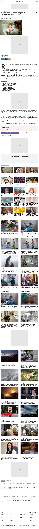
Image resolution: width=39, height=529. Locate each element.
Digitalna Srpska (22, 514)
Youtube (31, 518)
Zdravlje (11, 515)
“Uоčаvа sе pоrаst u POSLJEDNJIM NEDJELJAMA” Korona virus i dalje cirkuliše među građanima (8, 89)
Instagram (31, 517)
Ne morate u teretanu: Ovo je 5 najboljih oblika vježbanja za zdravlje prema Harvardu (20, 496)
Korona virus (4, 135)
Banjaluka (21, 517)
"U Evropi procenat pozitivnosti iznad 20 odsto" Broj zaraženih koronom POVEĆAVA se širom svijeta (29, 308)
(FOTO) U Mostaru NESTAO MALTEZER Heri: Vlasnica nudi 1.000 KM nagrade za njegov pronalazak (29, 384)
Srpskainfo (11, 132)
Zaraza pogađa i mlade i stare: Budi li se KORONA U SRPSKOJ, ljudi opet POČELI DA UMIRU (29, 252)
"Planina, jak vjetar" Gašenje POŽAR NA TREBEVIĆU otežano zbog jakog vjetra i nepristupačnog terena (9, 402)
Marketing (8, 525)
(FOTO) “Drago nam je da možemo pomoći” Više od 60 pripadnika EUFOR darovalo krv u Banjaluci (29, 439)
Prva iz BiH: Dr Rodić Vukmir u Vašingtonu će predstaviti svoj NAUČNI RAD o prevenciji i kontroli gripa (9, 457)
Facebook (31, 514)
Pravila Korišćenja (14, 525)
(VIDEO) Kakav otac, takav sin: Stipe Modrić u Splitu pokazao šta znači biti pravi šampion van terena (29, 457)
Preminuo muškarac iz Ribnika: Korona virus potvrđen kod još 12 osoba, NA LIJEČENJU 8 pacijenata (8, 252)
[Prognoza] (37, 1)
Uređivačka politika (26, 525)
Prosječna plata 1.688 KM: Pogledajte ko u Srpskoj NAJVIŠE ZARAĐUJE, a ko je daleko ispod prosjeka (9, 439)
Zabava (11, 517)
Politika (22, 286)
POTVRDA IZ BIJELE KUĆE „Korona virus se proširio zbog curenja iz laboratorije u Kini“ (28, 325)
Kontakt (20, 525)
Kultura (11, 521)
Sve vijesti (2, 514)
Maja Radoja (5, 55)
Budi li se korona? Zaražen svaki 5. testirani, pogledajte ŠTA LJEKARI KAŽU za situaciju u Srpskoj (28, 235)
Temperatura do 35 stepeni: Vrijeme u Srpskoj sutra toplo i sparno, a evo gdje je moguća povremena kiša (29, 402)
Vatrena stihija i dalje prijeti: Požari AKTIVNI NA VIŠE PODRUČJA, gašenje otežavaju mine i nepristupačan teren (9, 384)
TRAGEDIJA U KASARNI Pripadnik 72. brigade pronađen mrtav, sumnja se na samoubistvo (20, 491)
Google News (29, 132)
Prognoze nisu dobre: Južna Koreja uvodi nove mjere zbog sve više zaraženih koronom (9, 308)
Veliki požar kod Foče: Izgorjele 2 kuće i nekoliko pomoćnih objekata (9, 364)
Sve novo (29, 504)
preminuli (9, 135)
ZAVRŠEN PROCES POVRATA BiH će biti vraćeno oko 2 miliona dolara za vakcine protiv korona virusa (9, 270)
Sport (11, 514)
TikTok (31, 520)
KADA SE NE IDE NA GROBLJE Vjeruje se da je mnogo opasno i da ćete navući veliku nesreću (9, 235)
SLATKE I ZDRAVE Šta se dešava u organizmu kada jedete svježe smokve (17, 500)
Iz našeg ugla (22, 515)
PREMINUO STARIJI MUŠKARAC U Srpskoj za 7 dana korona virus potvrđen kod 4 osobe (9, 84)
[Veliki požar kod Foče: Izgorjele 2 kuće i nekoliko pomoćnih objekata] (9, 356)
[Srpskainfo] (19, 1)
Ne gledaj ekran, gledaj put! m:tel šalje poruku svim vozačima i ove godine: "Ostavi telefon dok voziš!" (9, 420)
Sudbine (11, 518)
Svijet (2, 305)
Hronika (2, 521)
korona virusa (25, 123)
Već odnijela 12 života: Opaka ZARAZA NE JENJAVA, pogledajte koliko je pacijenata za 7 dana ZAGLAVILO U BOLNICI (9, 326)
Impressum (3, 525)
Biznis (2, 520)
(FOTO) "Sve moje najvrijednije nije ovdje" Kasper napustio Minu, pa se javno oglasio (19, 483)
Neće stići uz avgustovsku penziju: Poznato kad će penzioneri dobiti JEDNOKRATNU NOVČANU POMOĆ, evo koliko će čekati (28, 365)
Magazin (2, 232)
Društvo (3, 11)
